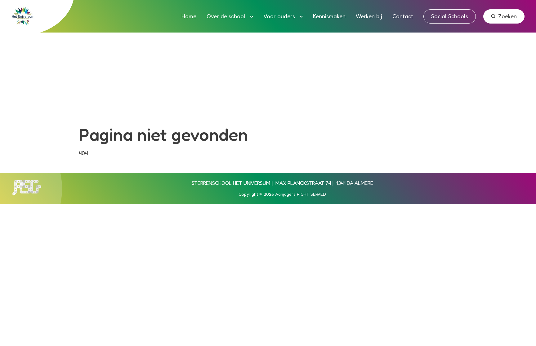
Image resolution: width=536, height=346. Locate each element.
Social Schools (449, 16)
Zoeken (507, 16)
